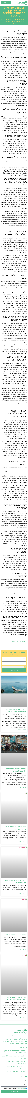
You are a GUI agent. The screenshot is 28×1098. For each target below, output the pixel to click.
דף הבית (24, 19)
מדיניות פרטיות (12, 666)
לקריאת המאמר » (21, 729)
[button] (14, 3)
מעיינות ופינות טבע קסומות (13, 19)
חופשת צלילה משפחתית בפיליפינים (15, 935)
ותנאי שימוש (6, 666)
